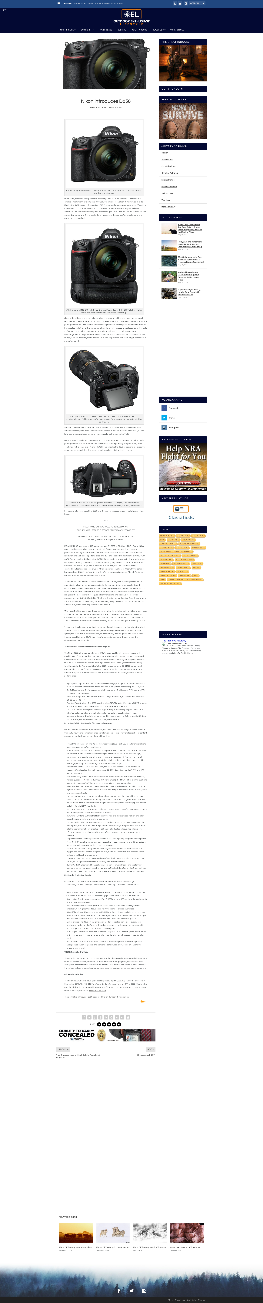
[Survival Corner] (183, 121)
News (92, 107)
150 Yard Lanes (181, 564)
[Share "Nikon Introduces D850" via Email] (122, 1017)
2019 (162, 580)
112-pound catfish (184, 560)
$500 (162, 540)
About (170, 1300)
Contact (201, 1300)
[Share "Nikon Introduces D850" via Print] (128, 1017)
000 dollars (188, 540)
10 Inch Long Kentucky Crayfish (175, 552)
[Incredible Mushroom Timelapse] (187, 1233)
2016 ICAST (182, 572)
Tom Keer (165, 200)
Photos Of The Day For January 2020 (113, 1247)
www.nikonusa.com (97, 991)
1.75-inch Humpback (189, 544)
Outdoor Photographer (118, 997)
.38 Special (173, 540)
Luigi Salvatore (168, 180)
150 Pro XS (164, 564)
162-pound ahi (166, 568)
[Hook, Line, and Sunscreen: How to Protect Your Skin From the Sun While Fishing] (169, 245)
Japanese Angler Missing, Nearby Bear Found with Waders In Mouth (189, 292)
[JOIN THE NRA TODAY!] (183, 467)
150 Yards (196, 564)
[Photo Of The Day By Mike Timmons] (150, 1233)
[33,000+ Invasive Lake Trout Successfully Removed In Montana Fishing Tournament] (169, 260)
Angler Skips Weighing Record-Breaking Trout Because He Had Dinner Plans (188, 276)
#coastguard (166, 536)
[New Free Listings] (183, 512)
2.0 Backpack (166, 548)
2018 (195, 576)
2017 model (184, 576)
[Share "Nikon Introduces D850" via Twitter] (89, 1017)
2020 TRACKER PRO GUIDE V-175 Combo (184, 580)
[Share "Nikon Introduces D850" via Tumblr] (100, 1017)
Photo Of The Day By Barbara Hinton (76, 1247)
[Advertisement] (182, 349)
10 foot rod (182, 548)
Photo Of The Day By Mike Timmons (149, 1247)
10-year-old (165, 560)
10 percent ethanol (169, 556)
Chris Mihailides (168, 166)
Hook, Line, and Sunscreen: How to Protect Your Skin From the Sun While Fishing (190, 244)
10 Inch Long (198, 548)
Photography (101, 107)
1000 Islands (182, 568)
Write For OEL (167, 207)
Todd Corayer (167, 193)
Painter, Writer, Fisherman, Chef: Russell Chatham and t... (99, 3)
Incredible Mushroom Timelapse (185, 1247)
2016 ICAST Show (167, 576)
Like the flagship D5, (73, 318)
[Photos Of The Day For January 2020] (113, 1233)
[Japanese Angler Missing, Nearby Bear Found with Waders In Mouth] (169, 293)
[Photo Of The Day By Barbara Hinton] (76, 1233)
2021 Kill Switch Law (170, 584)
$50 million (198, 536)
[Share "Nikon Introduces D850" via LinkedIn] (106, 1017)
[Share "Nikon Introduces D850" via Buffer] (111, 1017)
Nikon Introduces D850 (82, 997)
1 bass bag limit (167, 544)
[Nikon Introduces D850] (105, 64)
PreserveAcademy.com (176, 643)
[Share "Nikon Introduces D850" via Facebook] (84, 1017)
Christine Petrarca (169, 173)
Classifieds (180, 1300)
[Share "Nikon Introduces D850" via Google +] (95, 1017)
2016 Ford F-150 (166, 572)
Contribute (191, 1300)
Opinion (164, 153)
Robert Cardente (169, 187)
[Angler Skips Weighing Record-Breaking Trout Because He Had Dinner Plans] (169, 276)
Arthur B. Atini (167, 160)
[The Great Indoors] (183, 63)
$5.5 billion (183, 536)
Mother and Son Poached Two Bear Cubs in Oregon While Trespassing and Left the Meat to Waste (190, 228)
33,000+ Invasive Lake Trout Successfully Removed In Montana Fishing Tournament (191, 259)
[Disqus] (105, 1102)
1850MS (196, 568)
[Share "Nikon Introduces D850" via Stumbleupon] (117, 1017)
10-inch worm (190, 556)
